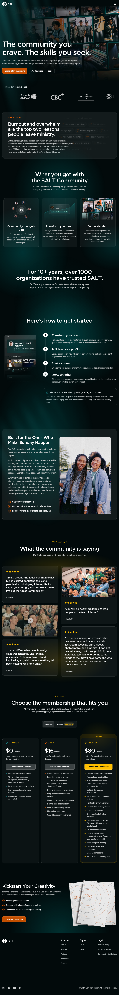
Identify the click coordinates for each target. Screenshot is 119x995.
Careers (64, 963)
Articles (64, 949)
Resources (65, 958)
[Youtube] (14, 988)
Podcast (64, 954)
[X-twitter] (20, 988)
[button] (115, 4)
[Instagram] (3, 988)
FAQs (82, 945)
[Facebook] (9, 988)
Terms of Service (104, 949)
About (63, 945)
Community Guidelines (107, 954)
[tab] (48, 724)
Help (82, 949)
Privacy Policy (103, 945)
